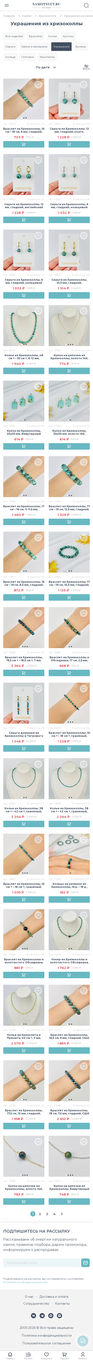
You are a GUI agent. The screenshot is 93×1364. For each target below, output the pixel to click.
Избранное (46, 1358)
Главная (10, 1358)
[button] (21, 117)
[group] (23, 99)
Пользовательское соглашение (46, 1343)
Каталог (28, 1358)
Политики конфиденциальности (25, 1282)
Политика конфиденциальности (47, 1335)
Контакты (62, 1304)
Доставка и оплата (53, 1297)
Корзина (64, 1358)
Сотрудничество (36, 1304)
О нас (29, 1297)
